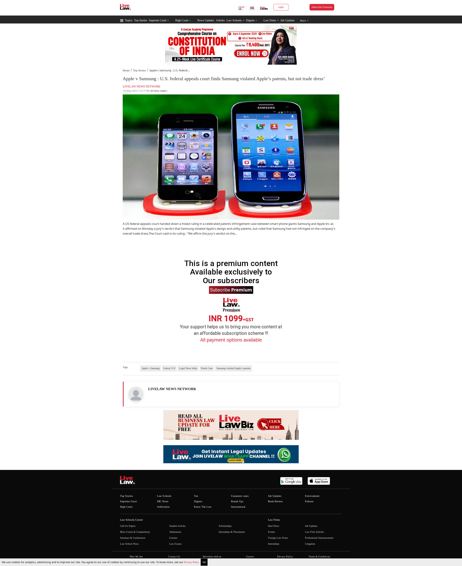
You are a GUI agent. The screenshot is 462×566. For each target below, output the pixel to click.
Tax (196, 496)
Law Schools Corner (131, 519)
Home (126, 70)
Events (271, 532)
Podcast (309, 501)
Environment (312, 496)
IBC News (162, 501)
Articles (220, 20)
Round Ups (237, 501)
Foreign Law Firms (278, 538)
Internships (273, 544)
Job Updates (287, 20)
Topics (128, 20)
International (238, 506)
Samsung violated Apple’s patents (233, 368)
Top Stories (140, 20)
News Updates (205, 20)
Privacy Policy (192, 562)
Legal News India (188, 368)
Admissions (175, 532)
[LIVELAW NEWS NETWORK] (135, 394)
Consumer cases (240, 496)
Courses (173, 538)
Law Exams (175, 544)
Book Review (275, 501)
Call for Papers (127, 526)
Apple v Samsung (150, 368)
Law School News (129, 544)
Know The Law (202, 506)
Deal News (273, 526)
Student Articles (177, 526)
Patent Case (207, 368)
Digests (250, 20)
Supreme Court (157, 20)
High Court (181, 20)
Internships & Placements (232, 532)
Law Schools (233, 20)
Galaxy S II (169, 368)
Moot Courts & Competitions (135, 532)
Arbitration (163, 506)
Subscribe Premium (321, 7)
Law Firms (269, 20)
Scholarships (225, 526)
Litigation (310, 544)
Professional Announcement (319, 538)
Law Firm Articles (314, 532)
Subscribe (231, 290)
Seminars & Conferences (132, 538)
